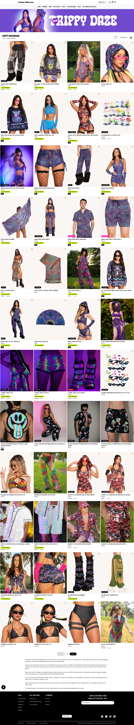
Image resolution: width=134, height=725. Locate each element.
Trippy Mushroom (11, 38)
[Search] (100, 2)
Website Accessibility (31, 723)
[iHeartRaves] (26, 2)
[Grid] (129, 38)
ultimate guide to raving (35, 701)
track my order (21, 698)
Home (3, 38)
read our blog (33, 698)
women (44, 6)
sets (64, 6)
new (39, 6)
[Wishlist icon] (32, 43)
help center (21, 701)
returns (20, 707)
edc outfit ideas (33, 704)
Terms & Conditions (43, 723)
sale (79, 6)
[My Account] (109, 2)
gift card (48, 701)
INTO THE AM (113, 723)
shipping (20, 710)
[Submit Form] (112, 702)
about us (48, 698)
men (50, 6)
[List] (131, 38)
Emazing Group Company (103, 723)
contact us (21, 704)
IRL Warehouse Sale (89, 6)
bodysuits (57, 6)
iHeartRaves (83, 723)
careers (47, 704)
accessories (71, 6)
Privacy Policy (21, 723)
